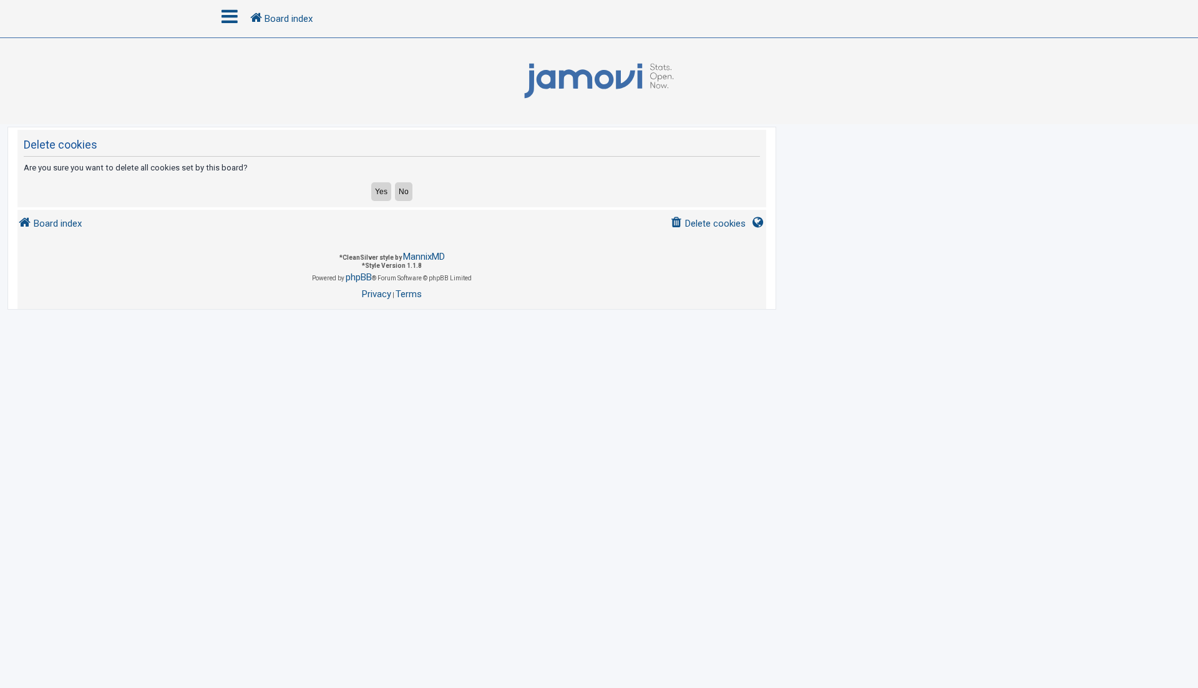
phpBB (359, 277)
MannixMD (424, 256)
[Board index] (599, 81)
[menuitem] (708, 224)
